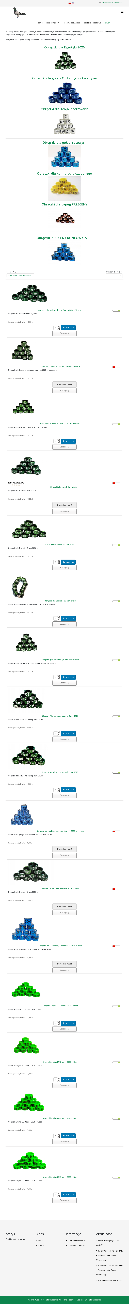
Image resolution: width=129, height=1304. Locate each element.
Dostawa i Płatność (77, 1245)
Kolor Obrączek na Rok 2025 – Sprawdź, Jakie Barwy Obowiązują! (109, 1255)
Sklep (107, 23)
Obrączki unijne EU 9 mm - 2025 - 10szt (60, 1177)
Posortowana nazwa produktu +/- (19, 275)
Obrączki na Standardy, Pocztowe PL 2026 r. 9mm (60, 946)
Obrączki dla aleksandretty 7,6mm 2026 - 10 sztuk (60, 310)
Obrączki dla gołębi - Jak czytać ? (107, 1243)
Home (40, 23)
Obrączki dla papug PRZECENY (64, 204)
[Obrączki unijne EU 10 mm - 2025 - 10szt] (64, 990)
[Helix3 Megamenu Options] (122, 12)
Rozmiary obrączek (47, 34)
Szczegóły (64, 333)
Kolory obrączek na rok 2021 (110, 1280)
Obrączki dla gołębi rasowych (64, 142)
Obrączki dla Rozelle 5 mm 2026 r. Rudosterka (60, 423)
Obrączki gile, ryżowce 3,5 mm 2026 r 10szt (60, 659)
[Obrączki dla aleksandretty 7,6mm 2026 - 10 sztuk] (64, 294)
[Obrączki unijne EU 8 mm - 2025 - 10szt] (64, 1102)
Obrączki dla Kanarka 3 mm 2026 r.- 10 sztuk (60, 366)
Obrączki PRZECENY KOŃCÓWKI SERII (64, 238)
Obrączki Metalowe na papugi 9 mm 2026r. (60, 772)
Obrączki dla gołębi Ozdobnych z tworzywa (64, 78)
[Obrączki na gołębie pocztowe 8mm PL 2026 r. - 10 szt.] (64, 815)
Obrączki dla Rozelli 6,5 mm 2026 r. (60, 544)
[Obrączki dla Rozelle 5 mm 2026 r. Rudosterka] (64, 408)
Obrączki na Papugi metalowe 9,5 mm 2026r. (60, 888)
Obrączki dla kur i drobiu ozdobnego (64, 173)
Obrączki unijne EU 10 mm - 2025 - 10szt (60, 1006)
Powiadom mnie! (64, 384)
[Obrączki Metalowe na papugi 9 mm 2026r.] (64, 756)
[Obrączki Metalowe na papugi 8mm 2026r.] (64, 700)
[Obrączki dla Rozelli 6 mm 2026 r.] (64, 466)
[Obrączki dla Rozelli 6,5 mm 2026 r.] (64, 528)
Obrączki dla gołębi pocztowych (64, 109)
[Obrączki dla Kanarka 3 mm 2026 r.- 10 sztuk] (64, 350)
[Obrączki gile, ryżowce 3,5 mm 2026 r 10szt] (64, 644)
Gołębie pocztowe (92, 23)
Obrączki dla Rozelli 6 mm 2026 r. (64, 487)
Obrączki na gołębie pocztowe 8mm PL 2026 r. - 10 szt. (60, 831)
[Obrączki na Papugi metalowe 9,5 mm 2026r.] (64, 872)
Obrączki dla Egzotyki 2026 (64, 47)
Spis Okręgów (52, 23)
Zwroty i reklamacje (76, 1240)
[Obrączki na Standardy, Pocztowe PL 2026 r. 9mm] (64, 930)
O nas (40, 1240)
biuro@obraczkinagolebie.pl (112, 2)
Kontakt (41, 1245)
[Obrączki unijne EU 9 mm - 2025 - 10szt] (64, 1161)
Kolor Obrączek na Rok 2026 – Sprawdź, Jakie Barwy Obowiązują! (109, 1270)
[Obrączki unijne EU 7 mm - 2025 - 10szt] (64, 1046)
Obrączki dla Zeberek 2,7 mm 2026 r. (60, 601)
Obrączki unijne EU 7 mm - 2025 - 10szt (60, 1062)
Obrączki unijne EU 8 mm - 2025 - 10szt (60, 1118)
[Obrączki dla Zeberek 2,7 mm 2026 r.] (64, 585)
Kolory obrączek (71, 23)
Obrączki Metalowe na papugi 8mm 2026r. (60, 716)
